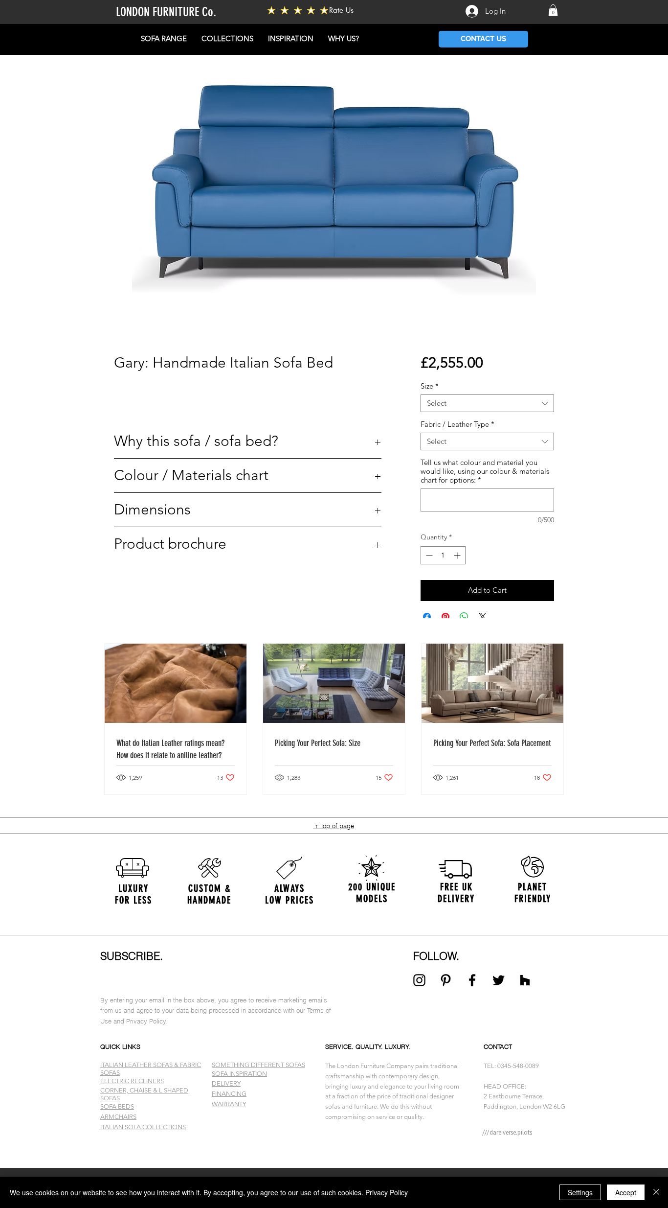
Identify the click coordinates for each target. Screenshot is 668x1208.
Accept (625, 1192)
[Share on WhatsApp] (464, 617)
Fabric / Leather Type (457, 424)
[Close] (656, 1192)
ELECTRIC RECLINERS (132, 1081)
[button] (553, 10)
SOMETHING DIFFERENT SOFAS (258, 1065)
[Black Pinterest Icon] (446, 980)
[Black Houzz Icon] (525, 980)
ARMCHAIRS (118, 1116)
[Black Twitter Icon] (498, 980)
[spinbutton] (443, 555)
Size (430, 386)
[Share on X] (483, 617)
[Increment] (458, 555)
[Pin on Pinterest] (445, 617)
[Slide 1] (334, 1143)
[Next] (613, 893)
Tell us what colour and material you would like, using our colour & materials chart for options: (485, 471)
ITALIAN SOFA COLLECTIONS (143, 1127)
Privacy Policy (386, 1192)
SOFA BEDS (117, 1106)
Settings (580, 1192)
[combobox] (487, 403)
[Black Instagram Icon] (419, 980)
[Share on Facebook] (427, 617)
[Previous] (55, 893)
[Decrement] (428, 555)
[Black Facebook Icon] (472, 980)
